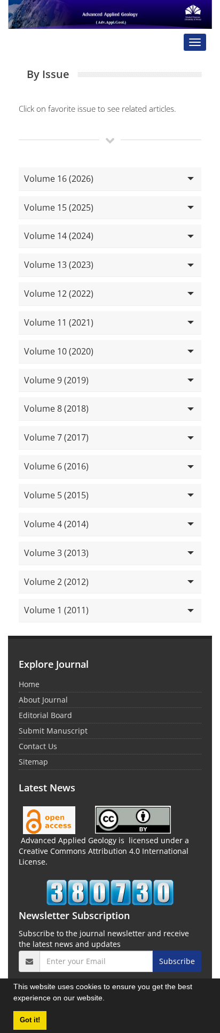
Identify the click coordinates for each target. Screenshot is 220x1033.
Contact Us (38, 746)
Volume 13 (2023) (58, 265)
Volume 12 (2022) (58, 293)
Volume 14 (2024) (58, 236)
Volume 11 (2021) (58, 322)
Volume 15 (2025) (58, 207)
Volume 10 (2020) (58, 351)
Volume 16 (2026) (58, 178)
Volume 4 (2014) (56, 524)
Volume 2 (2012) (56, 582)
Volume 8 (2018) (56, 408)
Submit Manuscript (53, 731)
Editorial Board (45, 715)
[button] (108, 999)
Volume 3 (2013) (56, 553)
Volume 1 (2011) (56, 610)
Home (29, 684)
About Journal (43, 700)
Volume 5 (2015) (56, 495)
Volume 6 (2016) (56, 466)
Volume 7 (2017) (56, 437)
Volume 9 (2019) (56, 380)
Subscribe (177, 961)
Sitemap (33, 762)
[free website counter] (110, 892)
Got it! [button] (30, 1020)
